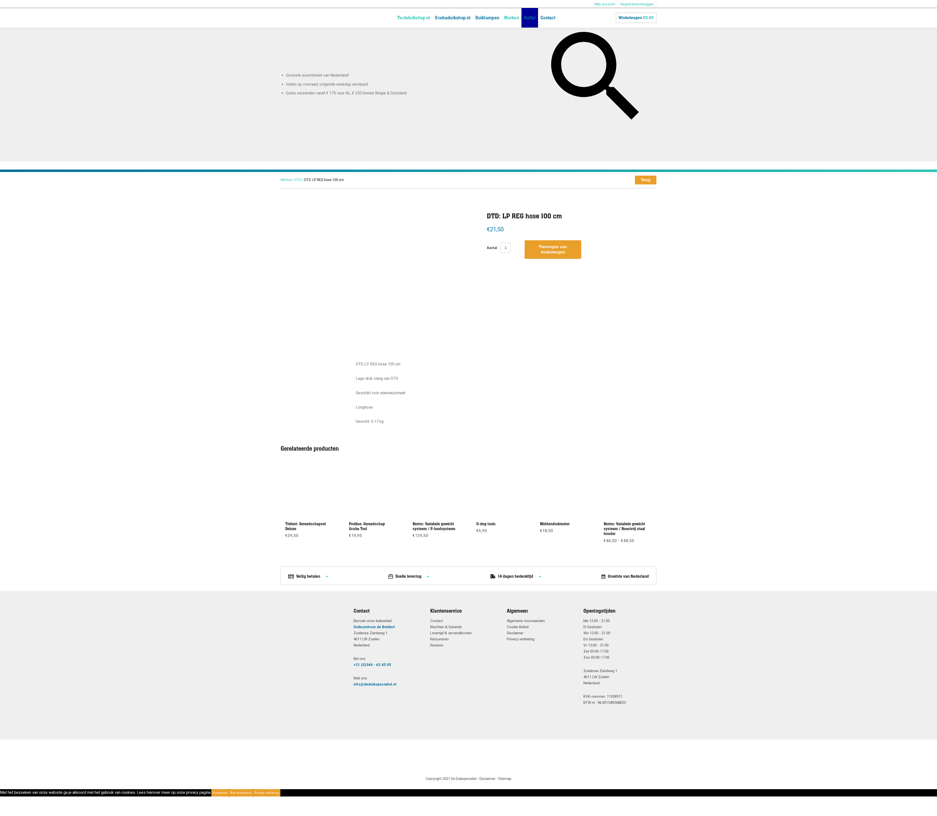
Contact (547, 18)
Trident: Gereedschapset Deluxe (305, 526)
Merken (511, 18)
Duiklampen (487, 18)
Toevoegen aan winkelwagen (553, 249)
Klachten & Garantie (446, 627)
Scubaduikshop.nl (452, 18)
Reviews (436, 645)
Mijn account (605, 4)
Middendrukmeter (555, 524)
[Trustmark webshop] (313, 620)
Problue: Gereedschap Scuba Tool (367, 526)
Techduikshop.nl (413, 18)
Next (444, 257)
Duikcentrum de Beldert (374, 627)
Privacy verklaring (520, 639)
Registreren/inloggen (637, 4)
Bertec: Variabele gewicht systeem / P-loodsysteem (434, 526)
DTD (298, 180)
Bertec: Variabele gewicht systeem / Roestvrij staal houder (624, 529)
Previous (362, 257)
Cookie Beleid (518, 627)
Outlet (530, 18)
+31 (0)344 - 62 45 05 (372, 665)
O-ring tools (486, 524)
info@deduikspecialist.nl (375, 684)
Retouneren (439, 639)
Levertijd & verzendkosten (451, 633)
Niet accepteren (241, 793)
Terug (645, 180)
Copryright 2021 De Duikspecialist (451, 779)
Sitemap (504, 779)
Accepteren (220, 793)
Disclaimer (515, 633)
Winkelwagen (636, 17)
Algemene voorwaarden (526, 621)
